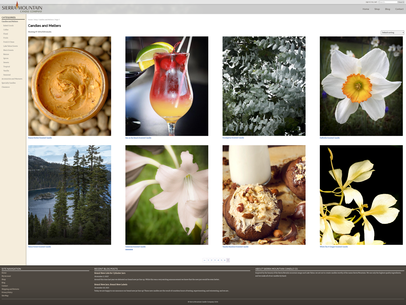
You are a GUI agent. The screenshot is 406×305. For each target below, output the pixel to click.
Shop (377, 9)
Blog (387, 9)
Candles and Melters (10, 21)
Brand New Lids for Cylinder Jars (109, 273)
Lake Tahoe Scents (10, 46)
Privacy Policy (7, 292)
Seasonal (7, 75)
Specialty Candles (9, 83)
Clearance (6, 87)
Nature (6, 54)
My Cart (374, 2)
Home (366, 9)
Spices (5, 58)
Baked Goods (8, 26)
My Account (6, 276)
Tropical (6, 67)
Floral (5, 34)
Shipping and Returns (10, 289)
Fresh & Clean (8, 42)
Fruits (5, 38)
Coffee (5, 30)
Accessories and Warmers (12, 79)
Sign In (368, 2)
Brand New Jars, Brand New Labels (110, 284)
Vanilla (6, 71)
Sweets (6, 62)
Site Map (5, 296)
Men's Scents (8, 50)
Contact (399, 9)
